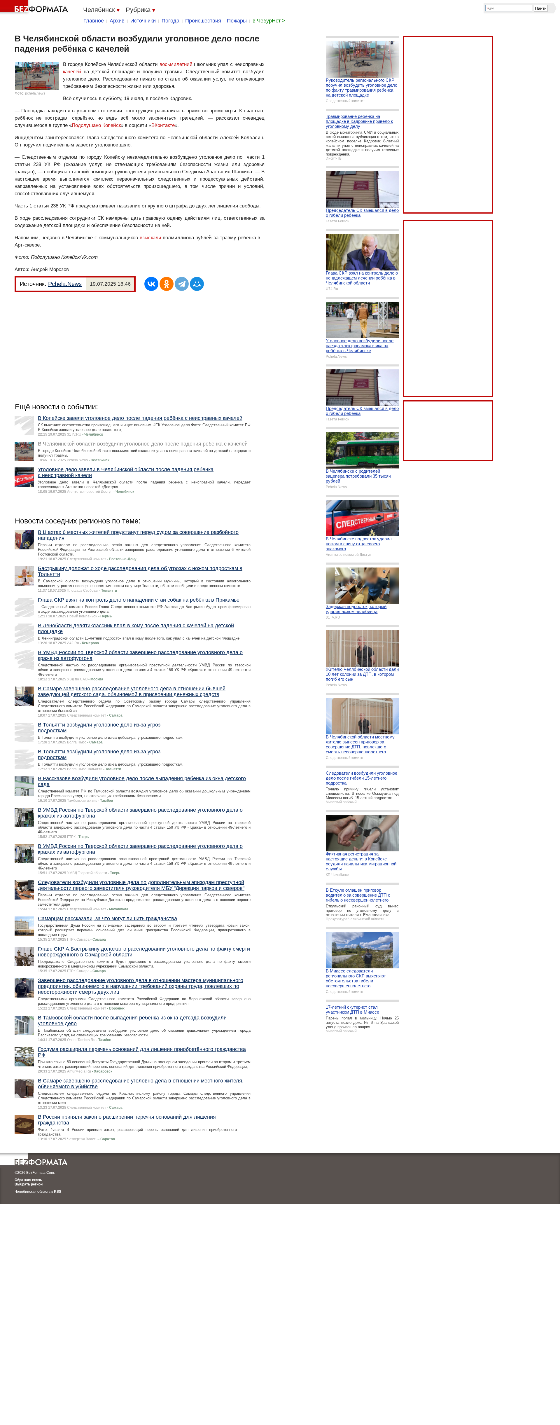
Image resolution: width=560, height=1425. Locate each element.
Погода (170, 21)
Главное (93, 21)
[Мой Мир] (197, 284)
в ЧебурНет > (269, 21)
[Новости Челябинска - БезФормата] (35, 7)
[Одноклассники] (167, 284)
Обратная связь (28, 1180)
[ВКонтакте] (151, 284)
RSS (57, 1192)
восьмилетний (176, 64)
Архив (117, 21)
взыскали (150, 237)
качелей (72, 71)
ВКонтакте (163, 125)
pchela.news (35, 93)
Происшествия (203, 21)
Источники (143, 21)
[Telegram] (182, 284)
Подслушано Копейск (96, 125)
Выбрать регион (29, 1184)
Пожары (237, 21)
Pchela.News (65, 284)
